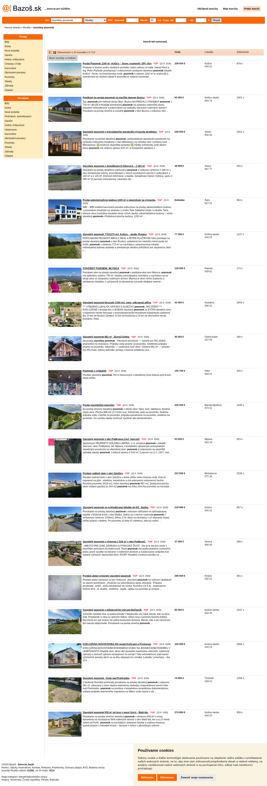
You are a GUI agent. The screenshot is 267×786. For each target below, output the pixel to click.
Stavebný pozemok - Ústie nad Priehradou (106, 678)
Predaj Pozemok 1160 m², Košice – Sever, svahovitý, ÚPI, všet (117, 63)
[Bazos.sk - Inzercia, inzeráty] (22, 11)
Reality (26, 27)
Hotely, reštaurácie (14, 59)
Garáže (9, 55)
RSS (85, 767)
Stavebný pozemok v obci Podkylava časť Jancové (111, 439)
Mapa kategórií (9, 776)
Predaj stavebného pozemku (98, 405)
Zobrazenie (243, 52)
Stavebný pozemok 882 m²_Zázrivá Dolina (106, 336)
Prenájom (23, 98)
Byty (7, 41)
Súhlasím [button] (147, 777)
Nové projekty (12, 50)
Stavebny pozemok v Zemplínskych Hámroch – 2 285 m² (114, 166)
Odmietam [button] (167, 777)
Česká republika (31, 779)
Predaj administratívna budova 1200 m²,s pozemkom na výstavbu (119, 200)
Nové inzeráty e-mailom (62, 58)
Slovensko (15, 779)
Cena (177, 52)
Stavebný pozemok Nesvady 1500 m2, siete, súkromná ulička (117, 302)
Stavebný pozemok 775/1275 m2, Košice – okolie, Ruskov (115, 234)
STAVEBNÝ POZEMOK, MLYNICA (101, 268)
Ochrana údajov (73, 767)
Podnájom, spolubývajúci (18, 116)
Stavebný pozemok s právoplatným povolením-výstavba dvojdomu (120, 131)
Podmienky (58, 767)
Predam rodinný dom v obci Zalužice (103, 473)
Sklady (8, 81)
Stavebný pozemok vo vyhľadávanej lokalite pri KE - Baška (115, 507)
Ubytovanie (11, 129)
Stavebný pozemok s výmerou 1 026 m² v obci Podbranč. (114, 541)
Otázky (13, 767)
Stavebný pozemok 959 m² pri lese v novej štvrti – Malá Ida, (115, 712)
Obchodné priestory (15, 72)
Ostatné (9, 90)
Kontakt (36, 767)
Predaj (23, 36)
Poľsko (44, 779)
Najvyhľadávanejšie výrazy (33, 776)
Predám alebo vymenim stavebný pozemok (107, 576)
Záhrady (9, 85)
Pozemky (9, 77)
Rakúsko (54, 779)
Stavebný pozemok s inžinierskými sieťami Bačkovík (112, 610)
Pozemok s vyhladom (95, 371)
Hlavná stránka (12, 27)
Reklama (46, 767)
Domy (8, 46)
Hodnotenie (24, 767)
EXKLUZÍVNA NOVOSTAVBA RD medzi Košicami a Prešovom (117, 644)
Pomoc (5, 767)
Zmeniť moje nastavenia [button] (197, 777)
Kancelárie (10, 68)
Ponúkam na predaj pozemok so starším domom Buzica (114, 97)
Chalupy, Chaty (13, 63)
